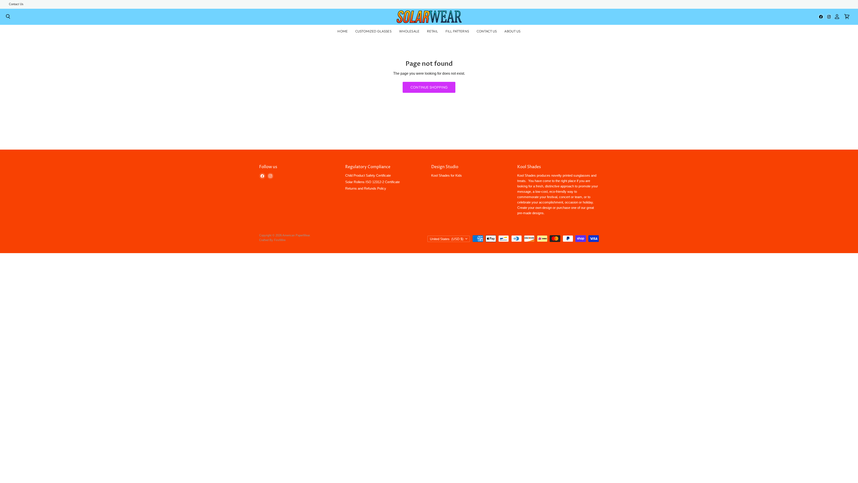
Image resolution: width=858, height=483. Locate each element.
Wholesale (409, 31)
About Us (512, 31)
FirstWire (280, 240)
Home (342, 31)
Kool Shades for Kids (446, 175)
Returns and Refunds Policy (365, 188)
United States (446, 239)
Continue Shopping (429, 87)
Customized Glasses (373, 31)
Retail (432, 31)
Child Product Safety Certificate (368, 175)
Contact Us (16, 4)
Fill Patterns (457, 31)
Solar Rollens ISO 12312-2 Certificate (372, 182)
